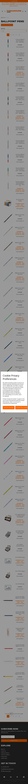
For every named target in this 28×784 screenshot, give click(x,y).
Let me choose (9, 407)
